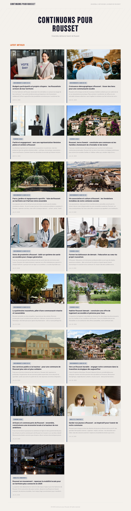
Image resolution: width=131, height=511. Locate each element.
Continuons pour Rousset (22, 4)
